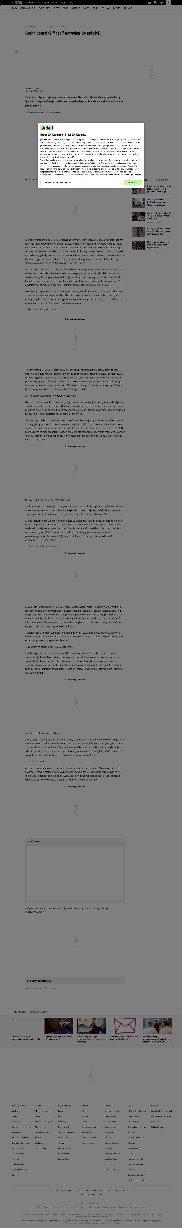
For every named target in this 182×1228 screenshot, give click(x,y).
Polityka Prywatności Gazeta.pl (119, 175)
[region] (91, 155)
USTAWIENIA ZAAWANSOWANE (58, 183)
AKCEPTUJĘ (133, 183)
